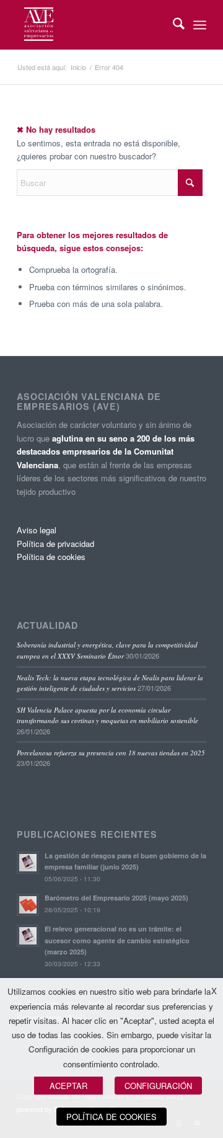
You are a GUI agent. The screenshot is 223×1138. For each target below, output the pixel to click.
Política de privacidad (55, 543)
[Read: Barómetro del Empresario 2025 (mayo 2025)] (28, 905)
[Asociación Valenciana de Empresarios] (92, 25)
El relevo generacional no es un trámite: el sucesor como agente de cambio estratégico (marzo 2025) (117, 940)
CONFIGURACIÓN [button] (158, 1085)
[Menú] (199, 25)
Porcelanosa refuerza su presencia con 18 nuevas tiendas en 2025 (111, 752)
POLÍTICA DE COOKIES (111, 1116)
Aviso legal (36, 530)
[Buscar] (172, 25)
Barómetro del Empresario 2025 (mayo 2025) (116, 897)
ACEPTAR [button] (68, 1085)
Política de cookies (51, 556)
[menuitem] (172, 25)
